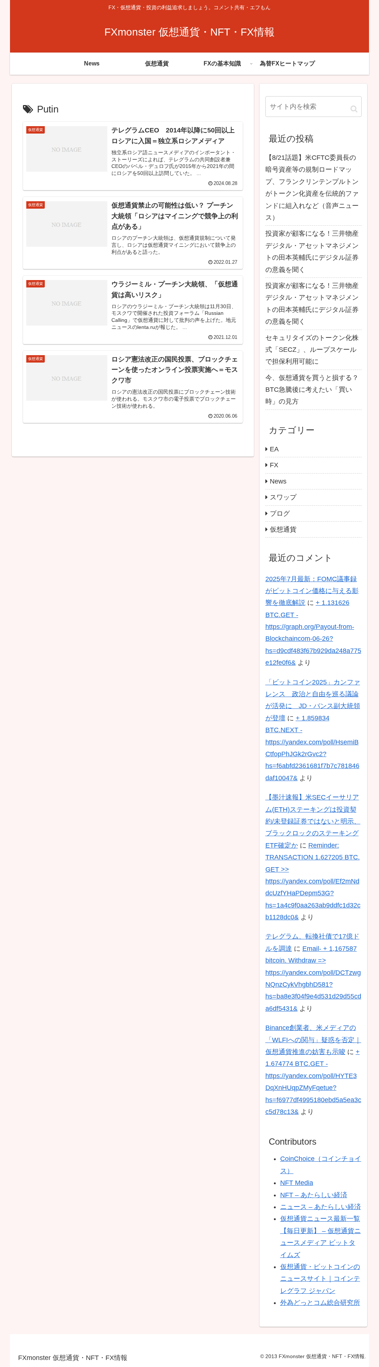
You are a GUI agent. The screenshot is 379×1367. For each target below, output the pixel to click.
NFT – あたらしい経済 (313, 1195)
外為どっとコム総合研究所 (320, 1302)
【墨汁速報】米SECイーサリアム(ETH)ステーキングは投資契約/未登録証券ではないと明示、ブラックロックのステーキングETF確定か (312, 821)
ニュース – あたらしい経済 (320, 1207)
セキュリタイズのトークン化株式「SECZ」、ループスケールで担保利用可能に (312, 350)
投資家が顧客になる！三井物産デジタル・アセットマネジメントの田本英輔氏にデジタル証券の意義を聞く (312, 251)
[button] (354, 108)
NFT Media (296, 1182)
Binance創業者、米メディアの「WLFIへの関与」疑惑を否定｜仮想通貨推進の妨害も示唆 (313, 1039)
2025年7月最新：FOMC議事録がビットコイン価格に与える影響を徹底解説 (312, 591)
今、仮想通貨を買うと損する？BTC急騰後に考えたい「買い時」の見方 (312, 389)
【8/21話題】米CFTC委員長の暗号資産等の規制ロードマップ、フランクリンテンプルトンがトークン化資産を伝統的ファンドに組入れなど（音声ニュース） (312, 187)
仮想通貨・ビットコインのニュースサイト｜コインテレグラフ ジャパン (320, 1278)
